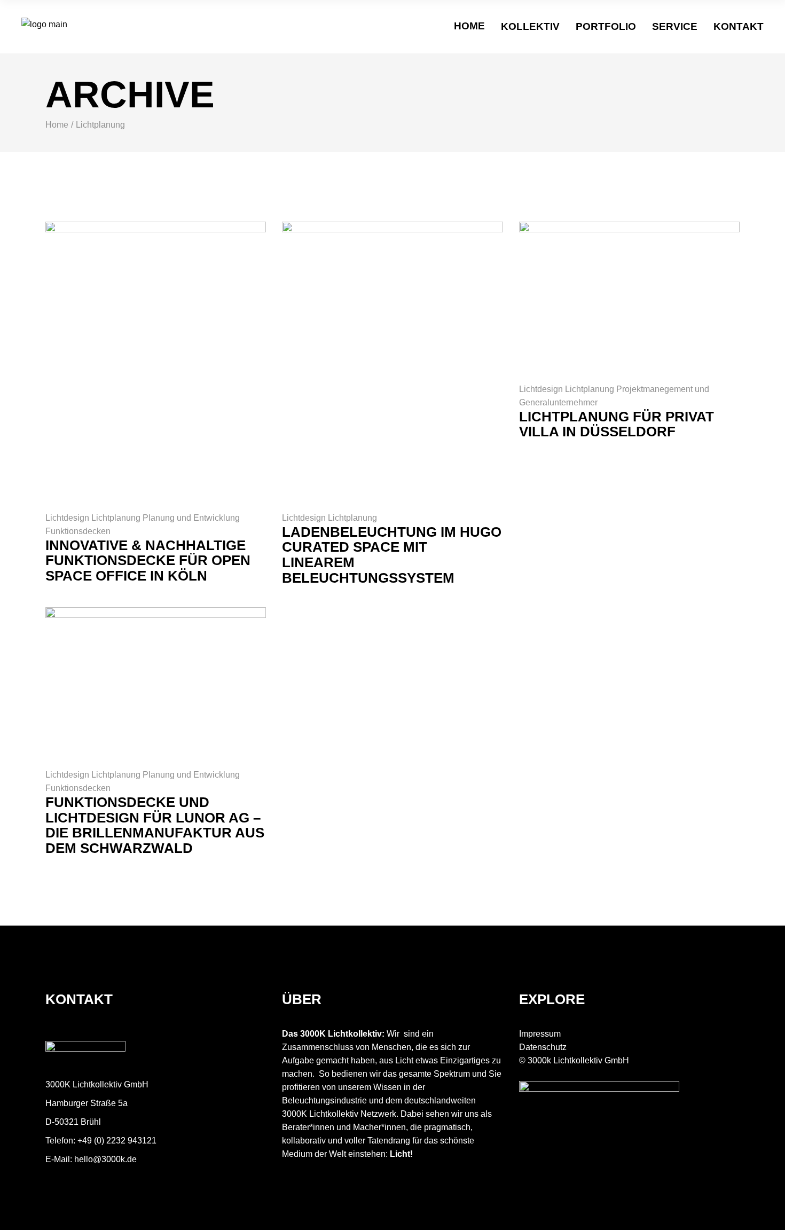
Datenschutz (543, 1047)
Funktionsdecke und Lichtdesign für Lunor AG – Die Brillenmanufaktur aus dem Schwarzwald (154, 825)
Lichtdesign (68, 517)
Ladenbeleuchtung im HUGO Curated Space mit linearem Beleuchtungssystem (391, 555)
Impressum (540, 1033)
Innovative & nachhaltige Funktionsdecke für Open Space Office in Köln (147, 560)
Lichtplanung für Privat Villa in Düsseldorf (616, 424)
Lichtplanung (117, 517)
